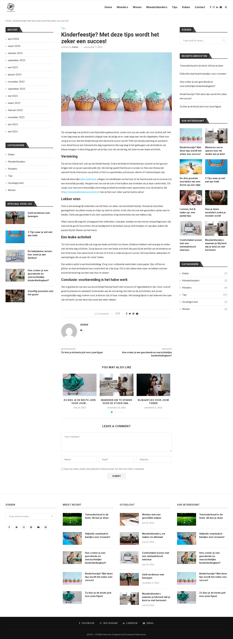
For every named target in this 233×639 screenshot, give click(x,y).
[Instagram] (214, 7)
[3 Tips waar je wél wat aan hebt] (216, 166)
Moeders (122, 7)
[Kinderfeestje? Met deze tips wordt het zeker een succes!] (191, 135)
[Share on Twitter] (130, 313)
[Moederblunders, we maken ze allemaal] (129, 538)
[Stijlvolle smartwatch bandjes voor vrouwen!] (72, 538)
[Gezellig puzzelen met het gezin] (15, 296)
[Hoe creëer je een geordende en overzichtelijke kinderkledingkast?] (15, 275)
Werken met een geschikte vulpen (151, 516)
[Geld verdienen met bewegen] (15, 217)
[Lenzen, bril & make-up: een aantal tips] (191, 197)
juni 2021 (13, 124)
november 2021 (16, 117)
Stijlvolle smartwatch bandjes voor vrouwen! (203, 73)
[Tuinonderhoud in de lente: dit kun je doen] (72, 519)
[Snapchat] (45, 527)
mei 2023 (13, 67)
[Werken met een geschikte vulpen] (129, 519)
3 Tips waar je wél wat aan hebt (215, 180)
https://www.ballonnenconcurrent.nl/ (80, 191)
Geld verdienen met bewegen (39, 215)
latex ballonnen (88, 179)
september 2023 (16, 60)
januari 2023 (14, 74)
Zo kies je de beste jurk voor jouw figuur (200, 106)
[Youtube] (38, 527)
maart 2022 (14, 102)
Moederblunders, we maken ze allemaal (153, 535)
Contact (200, 7)
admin (75, 47)
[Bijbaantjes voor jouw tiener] (153, 385)
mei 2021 (13, 131)
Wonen (137, 7)
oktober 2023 (15, 53)
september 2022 (16, 88)
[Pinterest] (31, 527)
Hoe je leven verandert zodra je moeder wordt (215, 212)
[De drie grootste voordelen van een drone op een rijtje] (191, 166)
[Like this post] (120, 313)
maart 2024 (14, 45)
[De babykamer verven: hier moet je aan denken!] (15, 256)
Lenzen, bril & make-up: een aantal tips (188, 212)
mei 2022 (13, 95)
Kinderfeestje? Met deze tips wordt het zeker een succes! (190, 150)
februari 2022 (15, 110)
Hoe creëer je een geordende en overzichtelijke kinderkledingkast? (38, 275)
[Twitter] (16, 527)
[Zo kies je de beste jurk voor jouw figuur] (80, 385)
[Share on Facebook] (126, 313)
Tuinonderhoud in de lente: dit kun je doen (201, 65)
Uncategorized (204, 301)
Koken (186, 7)
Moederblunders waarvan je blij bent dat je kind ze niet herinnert (216, 245)
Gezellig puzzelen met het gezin (40, 293)
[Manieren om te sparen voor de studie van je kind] (116, 385)
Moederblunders (156, 7)
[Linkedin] (217, 7)
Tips (174, 7)
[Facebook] (210, 7)
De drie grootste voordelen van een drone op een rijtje (190, 181)
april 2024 (13, 38)
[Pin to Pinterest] (133, 313)
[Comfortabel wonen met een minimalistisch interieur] (191, 228)
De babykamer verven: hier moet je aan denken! (40, 254)
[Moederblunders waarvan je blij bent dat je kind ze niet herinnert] (216, 228)
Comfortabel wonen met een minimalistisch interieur (191, 245)
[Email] (221, 7)
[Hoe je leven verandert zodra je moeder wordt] (216, 197)
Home (108, 7)
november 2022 (16, 81)
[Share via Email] (137, 313)
